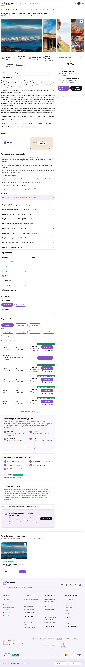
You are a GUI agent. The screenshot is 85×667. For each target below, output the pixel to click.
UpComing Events (29, 602)
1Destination (13, 568)
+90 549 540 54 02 (72, 627)
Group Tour (9, 304)
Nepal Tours (16, 9)
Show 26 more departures (27, 411)
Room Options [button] (48, 350)
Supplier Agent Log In (50, 622)
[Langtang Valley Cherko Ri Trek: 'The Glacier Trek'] (14, 550)
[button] (81, 21)
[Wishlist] (75, 3)
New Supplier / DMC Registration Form (50, 618)
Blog (4, 605)
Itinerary (26, 73)
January (7, 332)
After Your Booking (29, 609)
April (48, 332)
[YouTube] (75, 585)
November (21, 325)
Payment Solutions (49, 609)
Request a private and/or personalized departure (20, 447)
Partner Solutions (29, 620)
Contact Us (68, 621)
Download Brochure (71, 96)
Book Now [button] (47, 347)
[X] (71, 585)
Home (2, 9)
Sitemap (67, 613)
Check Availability (62, 88)
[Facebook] (62, 585)
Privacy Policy (69, 607)
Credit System (69, 610)
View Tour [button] (22, 571)
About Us (6, 599)
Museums (6, 615)
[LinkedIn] (80, 585)
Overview (6, 73)
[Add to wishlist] (80, 57)
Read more (7, 499)
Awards (5, 618)
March (35, 332)
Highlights (16, 73)
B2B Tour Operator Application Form (49, 600)
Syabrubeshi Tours (25, 9)
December (35, 325)
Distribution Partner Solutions (29, 624)
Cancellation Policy (29, 612)
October (7, 325)
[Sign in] (79, 3)
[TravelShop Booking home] (8, 3)
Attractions (6, 612)
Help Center (68, 624)
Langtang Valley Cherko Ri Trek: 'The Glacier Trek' (13, 565)
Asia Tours (8, 9)
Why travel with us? (29, 606)
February (21, 332)
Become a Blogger (8, 607)
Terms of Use (69, 602)
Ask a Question (46, 518)
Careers (5, 602)
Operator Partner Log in (51, 604)
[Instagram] (66, 585)
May (7, 336)
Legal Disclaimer (70, 605)
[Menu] (82, 3)
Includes (35, 73)
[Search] (71, 3)
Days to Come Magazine (31, 599)
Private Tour (22, 305)
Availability (45, 73)
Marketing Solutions (29, 627)
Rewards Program (70, 599)
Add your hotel (48, 630)
